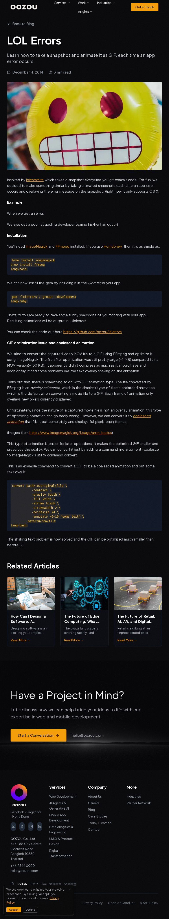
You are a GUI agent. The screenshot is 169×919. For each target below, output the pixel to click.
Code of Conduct (121, 903)
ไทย (44, 884)
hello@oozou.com (87, 735)
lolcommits (35, 179)
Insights (83, 11)
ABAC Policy (149, 903)
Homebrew (113, 246)
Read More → (20, 640)
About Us (95, 796)
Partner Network (139, 803)
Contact (94, 829)
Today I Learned (99, 823)
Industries (134, 796)
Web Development (63, 796)
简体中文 (70, 884)
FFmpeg (62, 246)
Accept (13, 909)
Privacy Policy (93, 903)
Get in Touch (144, 7)
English (22, 884)
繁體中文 (55, 884)
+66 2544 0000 (23, 865)
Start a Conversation (35, 735)
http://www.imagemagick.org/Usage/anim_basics (70, 432)
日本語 (34, 884)
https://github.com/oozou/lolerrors (92, 331)
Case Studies (97, 816)
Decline (30, 909)
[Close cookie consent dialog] (69, 889)
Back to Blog (23, 23)
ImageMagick (36, 246)
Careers (93, 803)
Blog (91, 810)
